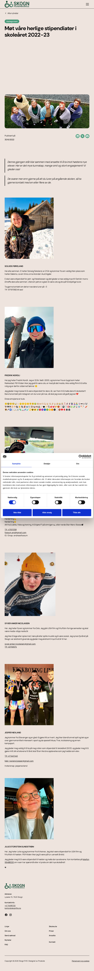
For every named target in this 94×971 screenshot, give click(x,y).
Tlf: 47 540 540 (11, 756)
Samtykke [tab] (16, 464)
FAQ (6, 944)
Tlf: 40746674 (11, 646)
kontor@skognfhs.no (13, 908)
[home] (17, 4)
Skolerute (53, 926)
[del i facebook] (87, 136)
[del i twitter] (82, 136)
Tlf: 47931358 (11, 529)
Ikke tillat (17, 512)
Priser (51, 931)
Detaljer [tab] (47, 464)
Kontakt (52, 942)
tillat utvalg (47, 512)
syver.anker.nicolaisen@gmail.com (20, 644)
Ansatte (52, 935)
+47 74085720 (10, 905)
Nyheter (8, 940)
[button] (86, 4)
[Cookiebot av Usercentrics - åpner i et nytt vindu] (80, 456)
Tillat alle (77, 512)
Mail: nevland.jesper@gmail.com (19, 761)
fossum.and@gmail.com (15, 532)
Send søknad (10, 935)
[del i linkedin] (78, 136)
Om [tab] (77, 464)
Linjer (7, 926)
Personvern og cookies (80, 961)
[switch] (35, 502)
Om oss (8, 931)
